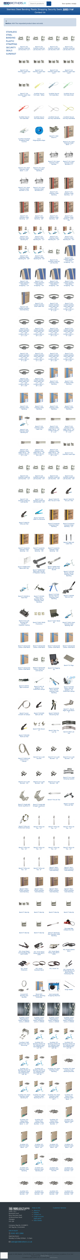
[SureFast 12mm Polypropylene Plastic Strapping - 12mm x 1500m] (68, 1010)
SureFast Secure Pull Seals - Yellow (39, 94)
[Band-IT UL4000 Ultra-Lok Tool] (68, 796)
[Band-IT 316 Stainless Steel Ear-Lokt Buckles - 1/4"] (39, 491)
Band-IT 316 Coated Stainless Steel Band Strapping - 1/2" (69, 260)
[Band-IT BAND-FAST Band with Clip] (24, 561)
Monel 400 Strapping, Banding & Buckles (39, 996)
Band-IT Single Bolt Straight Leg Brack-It (39, 806)
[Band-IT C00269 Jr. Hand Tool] (24, 588)
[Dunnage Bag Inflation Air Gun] (68, 922)
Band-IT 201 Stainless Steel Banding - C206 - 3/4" (69, 218)
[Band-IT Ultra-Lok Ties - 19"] (39, 840)
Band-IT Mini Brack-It (39, 729)
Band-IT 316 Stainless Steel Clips (69, 453)
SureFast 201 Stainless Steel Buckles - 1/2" (68, 1169)
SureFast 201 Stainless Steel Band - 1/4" (24, 1146)
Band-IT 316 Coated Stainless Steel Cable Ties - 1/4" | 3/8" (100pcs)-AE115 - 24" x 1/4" (53, 332)
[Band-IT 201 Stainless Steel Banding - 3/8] (39, 207)
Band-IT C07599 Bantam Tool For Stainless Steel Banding (54, 596)
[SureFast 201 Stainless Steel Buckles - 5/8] (68, 1183)
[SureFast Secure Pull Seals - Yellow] (39, 86)
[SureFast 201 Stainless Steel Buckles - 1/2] (68, 1160)
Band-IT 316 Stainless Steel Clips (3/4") (54, 72)
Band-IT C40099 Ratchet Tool (69, 596)
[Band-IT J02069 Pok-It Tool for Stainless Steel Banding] (54, 681)
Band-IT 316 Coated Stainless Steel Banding (24, 308)
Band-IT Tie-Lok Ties (54, 799)
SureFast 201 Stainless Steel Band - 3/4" (39, 1146)
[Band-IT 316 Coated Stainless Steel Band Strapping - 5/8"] (68, 274)
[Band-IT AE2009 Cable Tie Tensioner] (39, 512)
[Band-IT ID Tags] (68, 658)
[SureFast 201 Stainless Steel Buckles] (54, 1160)
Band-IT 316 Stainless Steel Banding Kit (24, 431)
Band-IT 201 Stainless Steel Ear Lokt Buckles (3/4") (39, 48)
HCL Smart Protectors (24, 969)
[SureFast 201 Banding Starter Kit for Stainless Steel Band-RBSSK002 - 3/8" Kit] (54, 1034)
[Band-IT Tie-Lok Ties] (54, 794)
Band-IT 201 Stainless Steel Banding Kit (24, 238)
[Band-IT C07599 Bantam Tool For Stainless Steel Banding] (54, 587)
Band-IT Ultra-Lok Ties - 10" (39, 827)
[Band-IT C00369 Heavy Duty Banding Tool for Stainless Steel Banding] (39, 588)
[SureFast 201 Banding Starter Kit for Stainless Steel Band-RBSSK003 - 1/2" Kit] (68, 1034)
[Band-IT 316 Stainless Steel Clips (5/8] (24, 86)
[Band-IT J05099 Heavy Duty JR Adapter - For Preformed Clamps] (68, 681)
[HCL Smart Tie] (54, 964)
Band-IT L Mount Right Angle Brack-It (69, 710)
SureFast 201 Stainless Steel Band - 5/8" (68, 1146)
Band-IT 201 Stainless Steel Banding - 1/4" (24, 217)
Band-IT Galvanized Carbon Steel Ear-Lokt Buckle (39, 669)
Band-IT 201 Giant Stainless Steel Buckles (54, 163)
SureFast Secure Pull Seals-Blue (54, 94)
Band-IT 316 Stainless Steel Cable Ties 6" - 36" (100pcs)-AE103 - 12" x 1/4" (24, 452)
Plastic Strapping (39, 9)
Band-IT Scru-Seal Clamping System (68, 778)
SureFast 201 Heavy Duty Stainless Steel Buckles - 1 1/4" (39, 1122)
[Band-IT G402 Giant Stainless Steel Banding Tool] (68, 614)
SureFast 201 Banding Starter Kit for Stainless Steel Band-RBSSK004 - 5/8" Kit (24, 1071)
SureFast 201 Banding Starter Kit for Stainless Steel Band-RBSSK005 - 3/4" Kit (39, 1071)
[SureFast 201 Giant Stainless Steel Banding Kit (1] (39, 1087)
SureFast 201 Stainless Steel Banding (24, 1169)
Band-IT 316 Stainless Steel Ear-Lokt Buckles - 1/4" (39, 501)
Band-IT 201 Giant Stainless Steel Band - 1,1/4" (24, 169)
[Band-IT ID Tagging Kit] (54, 660)
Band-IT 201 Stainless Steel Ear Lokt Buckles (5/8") (69, 48)
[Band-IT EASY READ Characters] (39, 614)
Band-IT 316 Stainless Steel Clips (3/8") (69, 72)
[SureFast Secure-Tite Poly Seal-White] (54, 109)
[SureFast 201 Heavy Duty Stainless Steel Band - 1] (68, 1087)
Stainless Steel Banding (18, 9)
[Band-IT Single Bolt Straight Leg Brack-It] (39, 796)
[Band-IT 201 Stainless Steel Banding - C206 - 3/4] (68, 207)
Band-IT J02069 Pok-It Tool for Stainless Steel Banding (54, 690)
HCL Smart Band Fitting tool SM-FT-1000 (39, 953)
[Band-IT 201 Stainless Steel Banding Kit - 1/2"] (39, 231)
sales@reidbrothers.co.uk (21, 1242)
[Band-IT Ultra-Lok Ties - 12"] (54, 819)
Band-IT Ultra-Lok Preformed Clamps (24, 827)
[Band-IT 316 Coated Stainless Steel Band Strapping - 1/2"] (68, 251)
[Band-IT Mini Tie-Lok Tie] (54, 725)
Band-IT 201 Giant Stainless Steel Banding (39, 169)
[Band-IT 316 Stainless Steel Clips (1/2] (24, 62)
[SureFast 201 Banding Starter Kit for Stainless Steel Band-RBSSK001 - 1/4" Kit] (39, 1034)
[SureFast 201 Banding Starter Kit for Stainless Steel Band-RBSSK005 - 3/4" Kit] (39, 1061)
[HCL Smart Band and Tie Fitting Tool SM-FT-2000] (24, 945)
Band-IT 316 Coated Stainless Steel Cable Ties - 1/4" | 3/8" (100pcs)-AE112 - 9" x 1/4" (68, 307)
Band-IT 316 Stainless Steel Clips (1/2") (24, 72)
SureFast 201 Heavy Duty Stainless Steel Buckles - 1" (53, 1122)
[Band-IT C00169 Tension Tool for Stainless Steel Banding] (68, 563)
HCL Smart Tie (53, 968)
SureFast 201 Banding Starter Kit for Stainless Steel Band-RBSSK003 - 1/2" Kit (69, 1045)
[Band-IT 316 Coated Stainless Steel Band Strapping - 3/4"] (39, 274)
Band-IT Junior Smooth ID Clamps (24, 714)
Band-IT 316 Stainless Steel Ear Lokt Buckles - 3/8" (54, 477)
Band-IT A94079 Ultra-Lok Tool (24, 523)
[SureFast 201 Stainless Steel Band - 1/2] (68, 1112)
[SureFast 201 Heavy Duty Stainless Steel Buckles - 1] (54, 1112)
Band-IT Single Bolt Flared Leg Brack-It (24, 805)
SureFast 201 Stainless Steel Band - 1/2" (68, 1121)
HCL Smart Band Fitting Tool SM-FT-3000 (53, 953)
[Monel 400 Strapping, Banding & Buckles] (39, 986)
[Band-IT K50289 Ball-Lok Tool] (39, 705)
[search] (49, 3)
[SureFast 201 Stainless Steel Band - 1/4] (24, 1136)
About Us (37, 1210)
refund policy (53, 1257)
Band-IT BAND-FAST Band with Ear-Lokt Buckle (54, 568)
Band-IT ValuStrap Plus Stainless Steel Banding (54, 934)
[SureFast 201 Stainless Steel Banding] (24, 1160)
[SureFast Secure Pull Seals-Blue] (54, 86)
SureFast (10, 54)
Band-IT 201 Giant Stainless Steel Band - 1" (69, 143)
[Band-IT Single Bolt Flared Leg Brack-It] (24, 796)
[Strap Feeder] (68, 984)
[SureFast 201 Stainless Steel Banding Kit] (39, 1160)
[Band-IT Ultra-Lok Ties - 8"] (39, 861)
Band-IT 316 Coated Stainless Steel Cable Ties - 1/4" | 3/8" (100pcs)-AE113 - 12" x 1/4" (24, 332)
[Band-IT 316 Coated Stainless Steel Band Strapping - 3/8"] (54, 274)
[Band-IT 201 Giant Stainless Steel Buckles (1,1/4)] (24, 181)
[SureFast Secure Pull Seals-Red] (24, 109)
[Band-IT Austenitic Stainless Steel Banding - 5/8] (54, 539)
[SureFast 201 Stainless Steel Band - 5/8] (68, 1136)
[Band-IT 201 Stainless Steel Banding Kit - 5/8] (39, 250)
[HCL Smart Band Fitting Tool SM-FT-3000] (54, 945)
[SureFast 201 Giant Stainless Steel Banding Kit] (24, 1087)
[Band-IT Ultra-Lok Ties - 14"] (68, 819)
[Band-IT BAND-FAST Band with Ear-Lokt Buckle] (54, 561)
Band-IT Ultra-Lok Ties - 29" (68, 848)
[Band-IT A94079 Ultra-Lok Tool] (24, 515)
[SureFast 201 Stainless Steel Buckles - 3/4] (39, 1183)
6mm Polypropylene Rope (39, 139)
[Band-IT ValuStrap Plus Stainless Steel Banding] (54, 925)
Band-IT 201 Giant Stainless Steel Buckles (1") (69, 163)
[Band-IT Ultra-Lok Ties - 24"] (54, 840)
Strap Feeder (69, 989)
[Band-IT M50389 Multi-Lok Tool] (24, 727)
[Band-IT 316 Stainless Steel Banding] (54, 373)
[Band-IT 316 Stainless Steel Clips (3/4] (54, 62)
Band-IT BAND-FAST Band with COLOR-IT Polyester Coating (39, 571)
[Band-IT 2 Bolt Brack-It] (54, 129)
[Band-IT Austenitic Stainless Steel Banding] (54, 515)
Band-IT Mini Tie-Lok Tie (54, 731)
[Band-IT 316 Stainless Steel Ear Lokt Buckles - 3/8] (54, 468)
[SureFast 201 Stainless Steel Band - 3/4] (39, 1136)
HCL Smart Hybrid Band (68, 950)
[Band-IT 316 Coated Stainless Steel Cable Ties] (39, 296)
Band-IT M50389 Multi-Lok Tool (24, 736)
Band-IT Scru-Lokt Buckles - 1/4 (68, 757)
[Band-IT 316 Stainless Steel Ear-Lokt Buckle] (24, 491)
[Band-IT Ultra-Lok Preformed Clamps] (24, 819)
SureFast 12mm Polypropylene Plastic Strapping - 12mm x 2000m (24, 1020)
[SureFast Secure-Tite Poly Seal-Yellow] (68, 109)
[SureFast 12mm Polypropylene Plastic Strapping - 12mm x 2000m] (24, 1010)
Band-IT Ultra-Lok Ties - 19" (39, 848)
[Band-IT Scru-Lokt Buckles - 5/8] (54, 774)
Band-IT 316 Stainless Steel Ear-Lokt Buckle (24, 501)
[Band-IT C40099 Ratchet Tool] (68, 588)
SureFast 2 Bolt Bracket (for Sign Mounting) (24, 1044)
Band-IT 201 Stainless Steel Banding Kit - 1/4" (54, 238)
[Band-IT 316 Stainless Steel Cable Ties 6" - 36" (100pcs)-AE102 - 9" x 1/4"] (68, 420)
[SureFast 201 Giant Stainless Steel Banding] (54, 1061)
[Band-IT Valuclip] (24, 904)
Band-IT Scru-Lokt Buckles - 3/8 (39, 782)
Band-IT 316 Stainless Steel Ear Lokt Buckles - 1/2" (24, 477)
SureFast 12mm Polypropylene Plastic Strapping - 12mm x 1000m (39, 1020)
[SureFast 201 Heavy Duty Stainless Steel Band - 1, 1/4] (24, 1112)
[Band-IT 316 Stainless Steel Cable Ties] (39, 420)
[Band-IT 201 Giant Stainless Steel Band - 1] (68, 132)
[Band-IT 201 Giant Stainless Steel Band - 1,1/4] (24, 158)
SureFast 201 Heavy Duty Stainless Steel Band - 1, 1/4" (24, 1122)
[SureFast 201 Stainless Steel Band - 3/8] (54, 1136)
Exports (36, 1212)
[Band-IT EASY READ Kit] (54, 614)
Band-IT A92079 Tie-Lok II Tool (69, 500)
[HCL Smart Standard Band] (39, 964)
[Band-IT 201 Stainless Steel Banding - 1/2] (68, 183)
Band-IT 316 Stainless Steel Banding (53, 383)
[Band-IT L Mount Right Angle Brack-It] (68, 703)
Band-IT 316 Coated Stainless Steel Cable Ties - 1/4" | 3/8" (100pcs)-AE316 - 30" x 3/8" (24, 382)
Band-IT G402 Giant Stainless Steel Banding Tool (69, 624)
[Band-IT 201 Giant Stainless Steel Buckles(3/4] (39, 181)
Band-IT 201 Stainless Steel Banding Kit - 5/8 (39, 257)
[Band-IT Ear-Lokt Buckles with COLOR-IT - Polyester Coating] (24, 614)
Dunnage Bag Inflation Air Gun (69, 929)
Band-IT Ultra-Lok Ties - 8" (39, 869)
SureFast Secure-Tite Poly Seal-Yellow (69, 117)
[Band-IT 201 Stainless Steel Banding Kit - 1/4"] (54, 231)
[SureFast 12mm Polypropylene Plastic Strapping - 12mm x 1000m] (39, 1010)
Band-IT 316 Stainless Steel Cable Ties (39, 428)
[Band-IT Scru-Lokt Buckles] (39, 749)
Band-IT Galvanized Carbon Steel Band (24, 646)
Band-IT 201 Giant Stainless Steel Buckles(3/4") (39, 189)
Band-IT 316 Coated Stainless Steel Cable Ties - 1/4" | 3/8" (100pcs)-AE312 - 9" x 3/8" (24, 357)
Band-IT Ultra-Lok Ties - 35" (24, 869)
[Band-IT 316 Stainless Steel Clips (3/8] (68, 62)
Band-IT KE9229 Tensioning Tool (54, 714)
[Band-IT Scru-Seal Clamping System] (68, 771)
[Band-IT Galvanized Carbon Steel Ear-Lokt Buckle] (39, 660)
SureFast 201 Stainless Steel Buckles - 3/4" (39, 1193)
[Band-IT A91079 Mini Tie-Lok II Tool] (54, 491)
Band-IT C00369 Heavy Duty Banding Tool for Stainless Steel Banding (39, 599)
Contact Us (40, 12)
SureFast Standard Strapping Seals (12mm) (24, 140)
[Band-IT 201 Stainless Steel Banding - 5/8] (54, 207)
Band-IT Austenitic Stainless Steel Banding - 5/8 (54, 549)
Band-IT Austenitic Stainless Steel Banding (54, 525)
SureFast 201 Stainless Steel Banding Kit (39, 1169)
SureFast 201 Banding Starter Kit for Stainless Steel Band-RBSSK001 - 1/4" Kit (39, 1045)
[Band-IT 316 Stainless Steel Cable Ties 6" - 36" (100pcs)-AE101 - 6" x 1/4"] (54, 420)
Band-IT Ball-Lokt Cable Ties (69, 543)
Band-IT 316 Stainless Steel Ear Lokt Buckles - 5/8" (69, 477)
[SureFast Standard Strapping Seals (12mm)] (24, 131)
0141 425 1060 (17, 1233)
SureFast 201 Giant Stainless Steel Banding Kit (24, 1096)
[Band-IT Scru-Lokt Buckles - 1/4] (68, 749)
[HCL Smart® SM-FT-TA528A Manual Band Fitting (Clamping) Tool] (68, 964)
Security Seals (55, 9)
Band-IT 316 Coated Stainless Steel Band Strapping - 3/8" (54, 283)
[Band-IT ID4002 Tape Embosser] (24, 680)
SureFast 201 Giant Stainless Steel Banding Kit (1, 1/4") (54, 1097)
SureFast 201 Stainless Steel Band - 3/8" (53, 1146)
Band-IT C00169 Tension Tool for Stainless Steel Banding (69, 573)
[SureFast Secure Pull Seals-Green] (68, 86)
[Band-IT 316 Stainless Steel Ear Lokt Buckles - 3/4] (39, 468)
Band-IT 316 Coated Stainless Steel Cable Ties (39, 305)
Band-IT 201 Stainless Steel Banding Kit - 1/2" (39, 238)
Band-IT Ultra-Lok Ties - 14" (68, 827)
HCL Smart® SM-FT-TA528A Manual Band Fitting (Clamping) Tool (68, 971)
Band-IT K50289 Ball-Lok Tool (39, 714)
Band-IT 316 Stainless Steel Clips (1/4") (39, 72)
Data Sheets (38, 1220)
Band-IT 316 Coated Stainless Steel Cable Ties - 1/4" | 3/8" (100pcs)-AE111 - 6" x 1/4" (53, 307)
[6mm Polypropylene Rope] (39, 131)
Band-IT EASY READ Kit (54, 621)
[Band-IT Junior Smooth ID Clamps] (24, 705)
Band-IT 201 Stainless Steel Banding (53, 193)
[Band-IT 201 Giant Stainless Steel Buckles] (54, 155)
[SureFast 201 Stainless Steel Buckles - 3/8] (54, 1183)
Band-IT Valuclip (24, 912)
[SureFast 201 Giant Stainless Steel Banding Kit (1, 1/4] (54, 1087)
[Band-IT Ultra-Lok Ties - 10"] (39, 819)
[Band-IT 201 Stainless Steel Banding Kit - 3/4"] (68, 231)
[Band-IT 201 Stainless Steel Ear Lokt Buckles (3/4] (39, 39)
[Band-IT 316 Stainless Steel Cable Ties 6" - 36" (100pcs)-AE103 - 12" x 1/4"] (24, 443)
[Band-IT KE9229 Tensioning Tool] (54, 705)
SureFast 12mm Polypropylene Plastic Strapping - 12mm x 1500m (69, 1020)
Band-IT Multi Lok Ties (68, 732)
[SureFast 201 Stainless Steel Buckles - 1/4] (24, 1183)
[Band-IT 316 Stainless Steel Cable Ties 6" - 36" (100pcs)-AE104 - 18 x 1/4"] (39, 443)
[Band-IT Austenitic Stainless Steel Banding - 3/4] (24, 539)
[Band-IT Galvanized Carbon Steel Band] (24, 638)
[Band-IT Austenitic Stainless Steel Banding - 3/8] (39, 539)
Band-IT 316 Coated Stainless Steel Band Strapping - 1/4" (24, 283)
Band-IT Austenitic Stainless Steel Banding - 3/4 (24, 549)
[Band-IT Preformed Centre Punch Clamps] (24, 749)
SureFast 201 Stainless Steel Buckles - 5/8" (68, 1193)
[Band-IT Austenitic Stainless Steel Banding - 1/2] (68, 515)
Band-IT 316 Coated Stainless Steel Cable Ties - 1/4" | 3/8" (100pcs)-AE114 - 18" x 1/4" (39, 332)
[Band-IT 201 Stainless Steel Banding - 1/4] (24, 207)
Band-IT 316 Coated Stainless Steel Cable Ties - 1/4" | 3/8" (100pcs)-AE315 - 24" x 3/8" (68, 357)
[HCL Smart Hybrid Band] (68, 945)
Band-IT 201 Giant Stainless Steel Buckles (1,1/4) (24, 189)
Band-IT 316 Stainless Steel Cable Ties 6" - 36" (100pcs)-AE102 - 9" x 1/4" (69, 429)
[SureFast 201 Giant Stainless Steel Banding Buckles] (68, 1061)
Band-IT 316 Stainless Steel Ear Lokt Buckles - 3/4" (39, 477)
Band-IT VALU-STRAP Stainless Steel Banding (54, 869)
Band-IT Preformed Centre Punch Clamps (24, 760)
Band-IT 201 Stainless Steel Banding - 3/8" (39, 217)
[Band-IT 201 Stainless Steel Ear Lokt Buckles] (54, 252)
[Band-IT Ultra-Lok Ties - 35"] (24, 861)
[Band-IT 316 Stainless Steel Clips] (68, 445)
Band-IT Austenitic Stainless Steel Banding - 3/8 (39, 549)
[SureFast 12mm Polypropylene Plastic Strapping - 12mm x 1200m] (54, 1010)
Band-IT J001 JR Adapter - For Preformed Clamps (39, 688)
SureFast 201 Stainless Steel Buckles (53, 1169)
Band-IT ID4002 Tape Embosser (24, 686)
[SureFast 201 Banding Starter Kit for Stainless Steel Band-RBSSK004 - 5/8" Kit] (24, 1061)
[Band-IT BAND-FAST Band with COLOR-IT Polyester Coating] (39, 563)
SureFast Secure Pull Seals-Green (69, 94)
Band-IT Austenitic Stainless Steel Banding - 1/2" (69, 525)
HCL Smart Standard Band (39, 969)
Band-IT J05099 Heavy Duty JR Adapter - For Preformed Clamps (69, 689)
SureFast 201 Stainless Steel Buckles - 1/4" (24, 1193)
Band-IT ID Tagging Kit (54, 668)
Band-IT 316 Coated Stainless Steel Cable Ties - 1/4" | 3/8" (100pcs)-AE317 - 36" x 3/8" (39, 382)
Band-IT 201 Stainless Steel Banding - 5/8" (54, 217)
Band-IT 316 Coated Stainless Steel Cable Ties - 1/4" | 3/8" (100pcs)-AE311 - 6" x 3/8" (68, 332)
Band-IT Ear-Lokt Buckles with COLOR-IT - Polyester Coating (24, 623)
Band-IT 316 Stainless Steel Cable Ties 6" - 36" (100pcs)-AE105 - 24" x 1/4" (54, 452)
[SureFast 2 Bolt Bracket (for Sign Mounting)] (24, 1034)
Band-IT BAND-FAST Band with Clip (24, 567)
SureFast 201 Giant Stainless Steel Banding (54, 1070)
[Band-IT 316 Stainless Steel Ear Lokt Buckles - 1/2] (24, 468)
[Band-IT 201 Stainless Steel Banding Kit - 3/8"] (24, 250)
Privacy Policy (45, 1255)
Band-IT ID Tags (69, 665)
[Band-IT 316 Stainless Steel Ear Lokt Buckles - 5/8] (68, 468)
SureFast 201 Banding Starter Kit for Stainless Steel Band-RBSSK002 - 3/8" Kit (54, 1045)
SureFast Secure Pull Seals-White (39, 117)
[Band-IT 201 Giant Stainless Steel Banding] (39, 158)
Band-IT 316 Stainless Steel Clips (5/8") (24, 95)
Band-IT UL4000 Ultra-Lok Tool (69, 804)
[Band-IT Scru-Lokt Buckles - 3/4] (24, 774)
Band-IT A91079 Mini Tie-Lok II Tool (54, 500)
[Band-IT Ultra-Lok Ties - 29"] (68, 840)
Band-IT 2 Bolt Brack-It (53, 136)
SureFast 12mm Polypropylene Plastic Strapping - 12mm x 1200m (54, 1020)
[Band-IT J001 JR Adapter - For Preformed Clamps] (39, 681)
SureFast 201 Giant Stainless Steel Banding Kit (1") (39, 1096)
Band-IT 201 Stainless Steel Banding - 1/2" (68, 193)
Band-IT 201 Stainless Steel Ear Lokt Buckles (54, 261)
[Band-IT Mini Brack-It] (39, 724)
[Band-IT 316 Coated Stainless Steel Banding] (24, 298)
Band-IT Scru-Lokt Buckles (39, 757)
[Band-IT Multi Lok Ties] (68, 725)
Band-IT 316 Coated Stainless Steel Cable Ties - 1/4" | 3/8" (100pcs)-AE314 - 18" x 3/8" (53, 357)
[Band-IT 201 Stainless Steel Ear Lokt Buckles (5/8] (68, 39)
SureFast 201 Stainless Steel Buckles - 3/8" (53, 1193)
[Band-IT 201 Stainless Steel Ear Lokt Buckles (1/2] (24, 39)
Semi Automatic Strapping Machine (54, 995)
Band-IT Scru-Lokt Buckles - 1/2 (54, 757)
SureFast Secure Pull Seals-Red (24, 117)
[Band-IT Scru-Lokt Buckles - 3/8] (39, 774)
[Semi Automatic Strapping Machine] (54, 986)
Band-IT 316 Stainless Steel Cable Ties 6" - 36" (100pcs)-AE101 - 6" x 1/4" (54, 429)
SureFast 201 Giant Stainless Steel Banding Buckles (69, 1070)
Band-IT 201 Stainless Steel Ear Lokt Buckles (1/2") (24, 48)
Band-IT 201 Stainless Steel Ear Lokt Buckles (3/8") (54, 48)
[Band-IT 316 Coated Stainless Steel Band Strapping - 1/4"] (24, 274)
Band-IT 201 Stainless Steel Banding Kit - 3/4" (68, 238)
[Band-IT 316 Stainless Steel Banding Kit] (24, 422)
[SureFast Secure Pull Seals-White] (39, 109)
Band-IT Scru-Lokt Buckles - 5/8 (54, 782)
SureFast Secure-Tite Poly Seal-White (54, 117)
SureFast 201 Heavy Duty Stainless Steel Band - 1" (68, 1097)
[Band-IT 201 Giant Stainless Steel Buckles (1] (68, 155)
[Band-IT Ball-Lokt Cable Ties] (68, 536)
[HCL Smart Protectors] (24, 964)
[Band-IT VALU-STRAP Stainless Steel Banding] (54, 861)
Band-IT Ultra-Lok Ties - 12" (54, 827)
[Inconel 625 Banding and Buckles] (24, 986)
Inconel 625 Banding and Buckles (24, 996)
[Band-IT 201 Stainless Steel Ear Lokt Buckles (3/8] (54, 39)
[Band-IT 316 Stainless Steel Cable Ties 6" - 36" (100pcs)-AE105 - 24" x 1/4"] (54, 443)
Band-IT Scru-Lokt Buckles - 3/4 (24, 782)
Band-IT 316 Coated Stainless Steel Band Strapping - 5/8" (69, 283)
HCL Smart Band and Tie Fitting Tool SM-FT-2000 (24, 953)
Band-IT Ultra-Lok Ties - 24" (54, 848)
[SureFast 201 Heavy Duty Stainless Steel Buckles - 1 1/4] (39, 1112)
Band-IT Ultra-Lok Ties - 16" (24, 848)
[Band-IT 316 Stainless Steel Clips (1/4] (39, 62)
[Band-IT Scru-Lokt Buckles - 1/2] (54, 749)
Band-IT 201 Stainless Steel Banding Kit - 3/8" (24, 257)
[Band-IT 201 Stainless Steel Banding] (54, 183)
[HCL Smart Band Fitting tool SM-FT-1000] (39, 946)
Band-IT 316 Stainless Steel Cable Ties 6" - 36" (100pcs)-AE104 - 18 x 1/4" (39, 452)
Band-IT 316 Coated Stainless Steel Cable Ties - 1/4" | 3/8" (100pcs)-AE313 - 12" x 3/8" (39, 357)
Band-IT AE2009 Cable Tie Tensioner (39, 518)
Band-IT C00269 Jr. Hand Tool (24, 597)
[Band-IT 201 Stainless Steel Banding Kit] (24, 231)
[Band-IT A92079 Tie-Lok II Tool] (68, 491)
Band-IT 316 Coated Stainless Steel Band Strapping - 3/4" (39, 283)
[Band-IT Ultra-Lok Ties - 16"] (24, 840)
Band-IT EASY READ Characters (39, 623)
